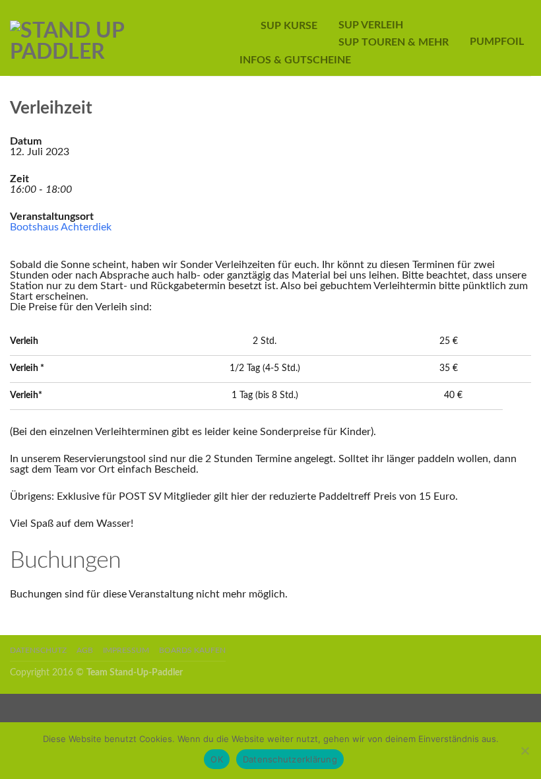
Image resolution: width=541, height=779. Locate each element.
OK (216, 759)
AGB (85, 650)
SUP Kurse (289, 25)
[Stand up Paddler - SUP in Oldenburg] (115, 38)
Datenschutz (38, 650)
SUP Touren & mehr (393, 42)
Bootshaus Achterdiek (60, 227)
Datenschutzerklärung (290, 759)
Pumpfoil (497, 41)
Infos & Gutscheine (295, 60)
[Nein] (524, 750)
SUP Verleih (370, 25)
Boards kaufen (192, 650)
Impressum (126, 650)
